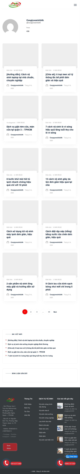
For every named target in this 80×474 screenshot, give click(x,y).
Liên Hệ (27, 415)
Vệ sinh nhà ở (44, 410)
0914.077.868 (16, 463)
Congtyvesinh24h (17, 85)
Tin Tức (27, 411)
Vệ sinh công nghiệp (46, 418)
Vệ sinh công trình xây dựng (45, 405)
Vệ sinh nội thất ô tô (46, 440)
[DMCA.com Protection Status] (9, 440)
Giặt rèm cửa (43, 429)
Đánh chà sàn (44, 425)
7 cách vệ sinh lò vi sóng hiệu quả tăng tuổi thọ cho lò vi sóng (30, 356)
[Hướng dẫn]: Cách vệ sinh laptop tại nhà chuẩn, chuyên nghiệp (31, 340)
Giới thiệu (27, 404)
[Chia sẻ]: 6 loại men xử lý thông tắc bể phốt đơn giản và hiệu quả (32, 348)
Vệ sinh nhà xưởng (46, 414)
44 (49, 312)
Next (55, 312)
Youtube (13, 434)
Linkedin (13, 436)
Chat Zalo (73, 456)
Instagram (5, 436)
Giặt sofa (42, 432)
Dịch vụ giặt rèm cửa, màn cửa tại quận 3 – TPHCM (26, 352)
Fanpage (6, 434)
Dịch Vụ (27, 408)
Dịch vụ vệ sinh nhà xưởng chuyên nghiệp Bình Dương (28, 344)
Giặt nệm (42, 436)
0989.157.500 (70, 463)
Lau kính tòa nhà (45, 421)
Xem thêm (9, 446)
